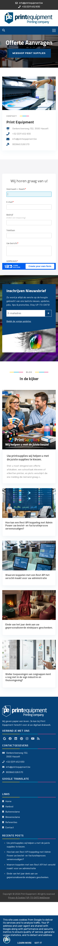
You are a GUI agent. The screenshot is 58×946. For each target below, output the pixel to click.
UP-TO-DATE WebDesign (38, 897)
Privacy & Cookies (16, 897)
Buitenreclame (12, 811)
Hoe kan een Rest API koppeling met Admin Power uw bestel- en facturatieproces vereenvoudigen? (29, 856)
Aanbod (9, 806)
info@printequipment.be (24, 139)
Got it (38, 943)
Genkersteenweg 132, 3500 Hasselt (30, 128)
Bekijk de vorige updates (18, 321)
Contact (9, 827)
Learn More (24, 943)
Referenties (11, 822)
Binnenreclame (12, 817)
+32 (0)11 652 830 (21, 133)
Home (8, 801)
